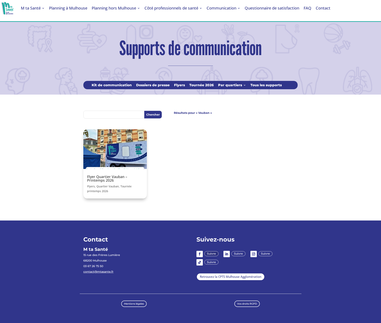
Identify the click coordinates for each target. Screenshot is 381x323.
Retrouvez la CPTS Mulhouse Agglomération (230, 277)
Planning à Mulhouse (68, 8)
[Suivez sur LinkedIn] (226, 254)
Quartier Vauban (107, 186)
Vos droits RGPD (247, 303)
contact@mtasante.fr (98, 271)
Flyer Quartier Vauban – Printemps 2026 (107, 178)
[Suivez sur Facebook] (199, 254)
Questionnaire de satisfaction (272, 8)
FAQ (307, 8)
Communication (221, 8)
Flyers (179, 85)
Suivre (211, 253)
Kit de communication (112, 85)
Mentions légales (134, 303)
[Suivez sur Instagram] (253, 254)
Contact (323, 8)
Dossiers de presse (153, 85)
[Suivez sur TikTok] (199, 262)
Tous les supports (266, 85)
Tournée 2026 (201, 85)
